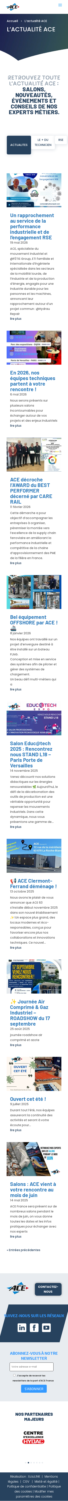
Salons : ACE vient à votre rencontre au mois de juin (33, 1189)
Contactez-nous (48, 1289)
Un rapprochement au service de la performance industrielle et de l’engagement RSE (32, 226)
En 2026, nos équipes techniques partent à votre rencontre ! (32, 380)
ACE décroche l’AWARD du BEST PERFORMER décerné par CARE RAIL (31, 490)
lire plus (15, 319)
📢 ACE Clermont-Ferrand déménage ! (33, 883)
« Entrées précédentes (23, 1250)
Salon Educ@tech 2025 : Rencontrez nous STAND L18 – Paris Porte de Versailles (31, 754)
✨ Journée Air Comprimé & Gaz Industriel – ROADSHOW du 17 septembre (30, 1012)
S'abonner (34, 1389)
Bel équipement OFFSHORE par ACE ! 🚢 (34, 622)
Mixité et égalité (46, 1482)
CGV (26, 1482)
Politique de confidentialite (26, 1486)
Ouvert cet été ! (28, 1099)
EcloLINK (34, 1476)
